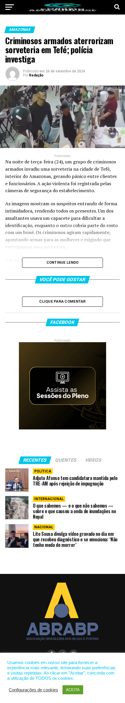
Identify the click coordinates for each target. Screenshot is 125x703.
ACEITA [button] (73, 690)
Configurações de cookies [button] (33, 690)
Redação (36, 75)
